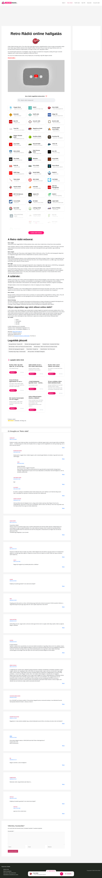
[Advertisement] (51, 14)
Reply (63, 447)
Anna (11, 736)
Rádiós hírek (6, 869)
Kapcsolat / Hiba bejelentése (9, 872)
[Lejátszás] (61, 873)
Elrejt (23, 372)
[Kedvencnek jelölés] (25, 105)
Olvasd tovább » (11, 58)
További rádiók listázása (36, 232)
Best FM (83, 2)
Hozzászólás (11, 831)
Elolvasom (12, 372)
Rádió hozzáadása (7, 871)
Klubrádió (89, 2)
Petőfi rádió (77, 2)
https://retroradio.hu (17, 331)
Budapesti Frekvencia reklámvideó (21, 335)
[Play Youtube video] (36, 76)
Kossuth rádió (96, 2)
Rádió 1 (63, 2)
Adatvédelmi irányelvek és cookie (10, 874)
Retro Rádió (70, 2)
